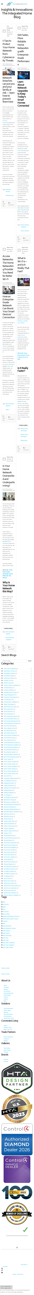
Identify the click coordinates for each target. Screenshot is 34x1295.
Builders (6, 1040)
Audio (3, 923)
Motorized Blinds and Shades (11, 804)
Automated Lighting (9, 675)
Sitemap (14, 1274)
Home (5, 985)
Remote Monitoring (9, 835)
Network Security (8, 190)
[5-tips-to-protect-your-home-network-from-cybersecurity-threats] (9, 71)
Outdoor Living (7, 1027)
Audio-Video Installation (10, 668)
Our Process (7, 991)
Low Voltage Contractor (10, 797)
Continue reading (23, 425)
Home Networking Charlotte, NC (11, 65)
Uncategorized (7, 876)
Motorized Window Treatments (12, 811)
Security (6, 1012)
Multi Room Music (8, 814)
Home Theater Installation (11, 766)
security (5, 346)
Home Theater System (10, 773)
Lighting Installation (9, 792)
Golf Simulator (7, 699)
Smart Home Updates (9, 857)
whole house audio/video (10, 888)
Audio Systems (6, 930)
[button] (2, 4)
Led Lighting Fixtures (9, 780)
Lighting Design (8, 790)
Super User (25, 26)
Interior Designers (8, 1036)
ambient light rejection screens (10, 918)
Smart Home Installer (9, 849)
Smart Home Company (10, 845)
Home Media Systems (10, 733)
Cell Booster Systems (9, 678)
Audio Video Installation (8, 942)
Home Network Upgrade (10, 404)
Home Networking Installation (11, 745)
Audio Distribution (7, 926)
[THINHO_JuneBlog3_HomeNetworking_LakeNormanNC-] (9, 290)
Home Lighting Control (9, 728)
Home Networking (7, 64)
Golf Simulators (8, 1016)
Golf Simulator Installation (10, 702)
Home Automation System (11, 718)
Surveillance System (9, 871)
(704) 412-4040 (5, 968)
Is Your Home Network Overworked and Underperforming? (9, 476)
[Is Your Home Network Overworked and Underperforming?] (9, 496)
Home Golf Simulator (9, 725)
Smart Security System (10, 861)
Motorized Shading (9, 807)
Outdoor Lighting (8, 828)
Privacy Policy (20, 1274)
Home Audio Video (8, 709)
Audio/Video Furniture (9, 671)
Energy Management (9, 694)
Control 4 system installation (11, 685)
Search (29, 660)
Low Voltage (7, 795)
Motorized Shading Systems (11, 809)
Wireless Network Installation (11, 895)
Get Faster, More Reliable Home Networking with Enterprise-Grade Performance (23, 50)
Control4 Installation (9, 690)
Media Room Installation (10, 802)
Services (6, 989)
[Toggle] (31, 668)
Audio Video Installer (7, 947)
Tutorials (6, 1052)
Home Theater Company (10, 761)
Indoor (5, 1025)
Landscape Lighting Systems (11, 778)
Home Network (25, 230)
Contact (6, 999)
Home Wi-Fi (7, 776)
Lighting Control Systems (10, 787)
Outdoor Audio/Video (9, 823)
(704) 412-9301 (5, 974)
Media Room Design (9, 799)
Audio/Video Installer (9, 673)
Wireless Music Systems (10, 892)
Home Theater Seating (10, 768)
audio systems (6, 933)
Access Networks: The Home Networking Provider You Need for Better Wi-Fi (8, 268)
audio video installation (8, 945)
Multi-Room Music (8, 816)
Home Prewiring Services (10, 749)
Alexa (3, 909)
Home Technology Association (12, 756)
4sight (4, 906)
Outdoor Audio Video (9, 821)
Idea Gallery (7, 1048)
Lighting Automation (9, 783)
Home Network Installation (25, 225)
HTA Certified (7, 995)
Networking (24, 440)
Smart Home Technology (24, 429)
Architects (5, 921)
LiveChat (5, 1266)
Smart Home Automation (24, 435)
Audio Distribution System (9, 928)
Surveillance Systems (9, 873)
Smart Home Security (9, 852)
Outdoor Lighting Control (10, 830)
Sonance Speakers (9, 864)
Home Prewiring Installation (11, 747)
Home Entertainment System (11, 723)
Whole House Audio (9, 883)
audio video (5, 937)
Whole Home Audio (9, 880)
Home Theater (7, 759)
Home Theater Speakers (10, 771)
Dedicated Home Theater (10, 692)
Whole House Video (9, 890)
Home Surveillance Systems (11, 754)
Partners (6, 1059)
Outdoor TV (7, 833)
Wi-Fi (7, 409)
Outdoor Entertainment (10, 826)
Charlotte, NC (7, 680)
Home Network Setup (9, 737)
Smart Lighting (7, 859)
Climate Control (8, 683)
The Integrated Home (10, 28)
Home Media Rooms (9, 730)
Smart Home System (9, 854)
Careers (6, 997)
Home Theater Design (9, 764)
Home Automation (8, 711)
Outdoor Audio (7, 818)
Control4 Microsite (8, 993)
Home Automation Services (11, 716)
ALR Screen (5, 911)
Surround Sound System (10, 866)
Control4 (6, 1061)
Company (6, 987)
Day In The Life (8, 1029)
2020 (3, 902)
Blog (5, 1001)
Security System (8, 840)
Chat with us (24, 1264)
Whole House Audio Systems (11, 885)
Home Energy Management (11, 721)
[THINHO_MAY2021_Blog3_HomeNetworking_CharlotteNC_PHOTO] (23, 75)
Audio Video (5, 940)
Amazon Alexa (6, 914)
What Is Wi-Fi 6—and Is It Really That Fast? (23, 265)
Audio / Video (7, 1010)
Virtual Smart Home (9, 1018)
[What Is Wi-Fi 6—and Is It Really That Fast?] (23, 282)
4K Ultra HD (5, 904)
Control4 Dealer (8, 687)
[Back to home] (17, 4)
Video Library (7, 1050)
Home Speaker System (10, 752)
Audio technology (6, 935)
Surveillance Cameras (10, 869)
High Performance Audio (10, 706)
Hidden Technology (9, 704)
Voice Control (7, 878)
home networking (21, 150)
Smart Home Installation (10, 847)
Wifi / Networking (8, 1014)
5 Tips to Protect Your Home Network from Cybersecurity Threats (9, 51)
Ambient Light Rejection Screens (10, 916)
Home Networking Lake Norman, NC (12, 284)
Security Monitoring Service (11, 838)
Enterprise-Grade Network (10, 697)
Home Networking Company (11, 742)
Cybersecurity (10, 195)
